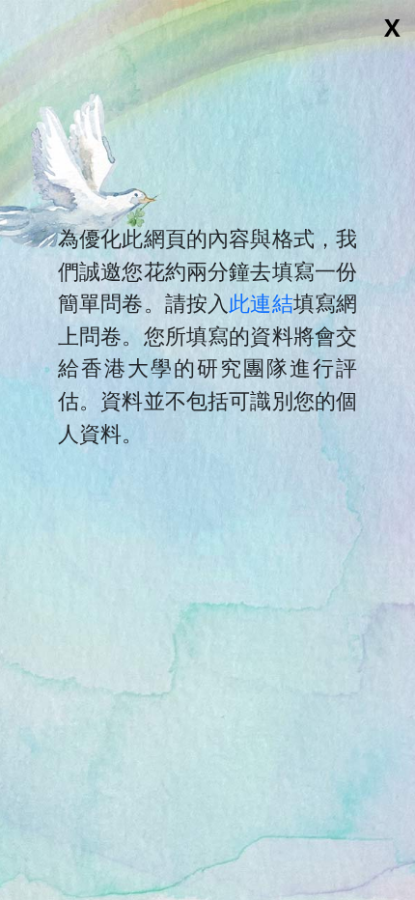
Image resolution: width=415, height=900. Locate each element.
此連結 (260, 303)
